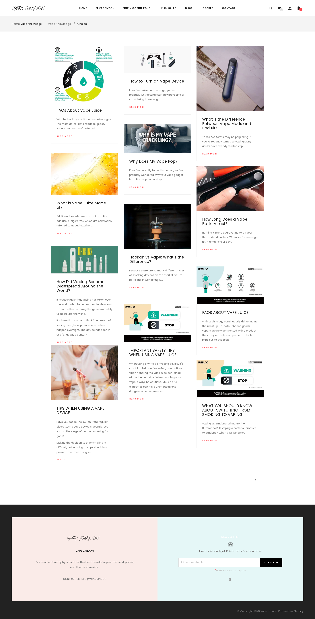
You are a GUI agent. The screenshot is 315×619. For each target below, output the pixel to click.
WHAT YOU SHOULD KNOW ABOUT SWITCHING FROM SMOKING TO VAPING (227, 410)
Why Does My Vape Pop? (153, 161)
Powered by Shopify (290, 611)
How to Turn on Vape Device (156, 81)
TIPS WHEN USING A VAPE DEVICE (80, 410)
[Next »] (261, 479)
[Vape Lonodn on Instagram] (230, 579)
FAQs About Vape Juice (79, 110)
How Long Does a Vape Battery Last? (224, 221)
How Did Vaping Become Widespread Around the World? (80, 286)
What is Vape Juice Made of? (81, 205)
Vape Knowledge (31, 24)
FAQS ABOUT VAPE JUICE (225, 312)
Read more (64, 136)
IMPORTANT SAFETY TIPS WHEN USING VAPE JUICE (152, 352)
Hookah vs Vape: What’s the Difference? (156, 259)
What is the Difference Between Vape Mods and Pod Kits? (226, 124)
